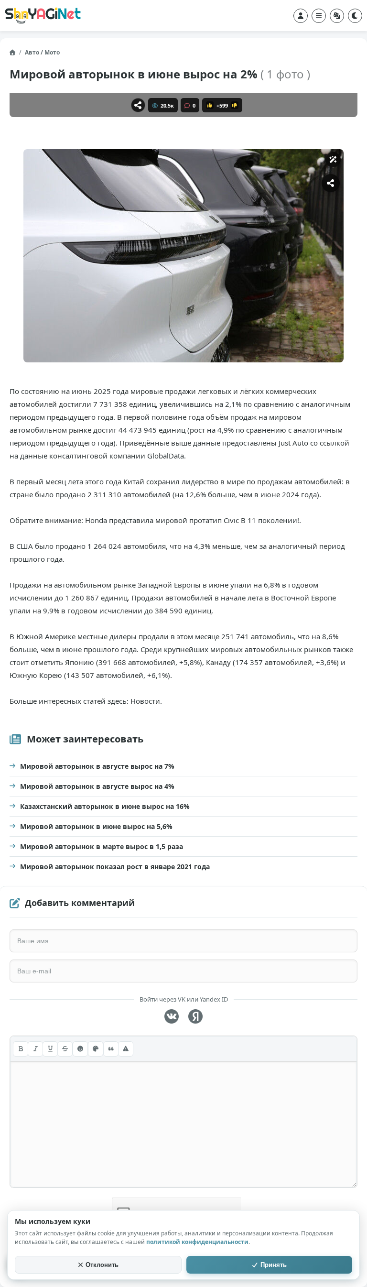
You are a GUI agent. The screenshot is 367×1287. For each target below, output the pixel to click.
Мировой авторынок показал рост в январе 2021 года (115, 866)
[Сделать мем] (333, 159)
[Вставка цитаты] (111, 1049)
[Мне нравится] (210, 105)
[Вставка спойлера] (125, 1049)
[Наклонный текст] (35, 1049)
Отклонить (102, 1264)
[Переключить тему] (355, 16)
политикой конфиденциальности (197, 1242)
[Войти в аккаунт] (300, 16)
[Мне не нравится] (234, 105)
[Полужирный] (20, 1049)
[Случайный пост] (337, 16)
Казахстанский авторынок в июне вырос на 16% (105, 806)
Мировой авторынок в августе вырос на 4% (97, 786)
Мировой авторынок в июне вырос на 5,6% (96, 826)
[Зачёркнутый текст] (65, 1049)
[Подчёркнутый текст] (50, 1049)
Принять (273, 1264)
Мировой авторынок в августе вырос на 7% (97, 766)
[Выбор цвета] (95, 1049)
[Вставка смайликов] (80, 1049)
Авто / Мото (42, 52)
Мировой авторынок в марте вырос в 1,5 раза (101, 846)
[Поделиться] (138, 105)
